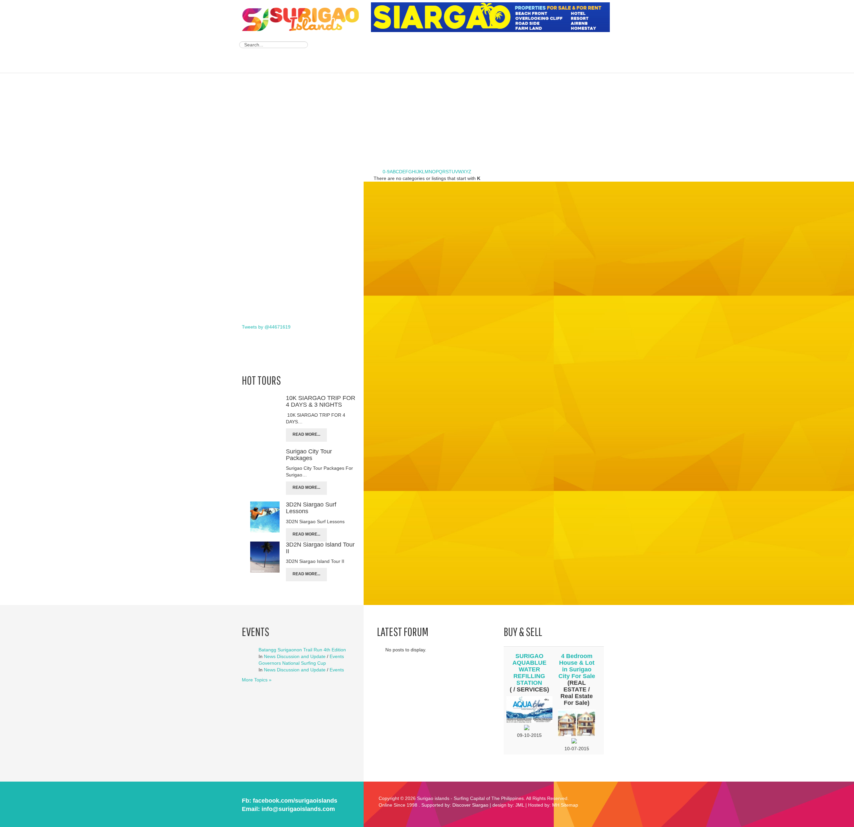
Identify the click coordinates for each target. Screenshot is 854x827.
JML (519, 805)
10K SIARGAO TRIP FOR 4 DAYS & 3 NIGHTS (320, 401)
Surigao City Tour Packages (309, 454)
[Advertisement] (492, 53)
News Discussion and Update (295, 656)
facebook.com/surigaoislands (295, 800)
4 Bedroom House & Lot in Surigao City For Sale (576, 666)
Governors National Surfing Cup (292, 663)
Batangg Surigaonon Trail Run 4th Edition (302, 649)
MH (555, 805)
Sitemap (569, 805)
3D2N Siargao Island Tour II (320, 548)
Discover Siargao (470, 805)
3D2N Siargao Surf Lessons (311, 507)
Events (337, 656)
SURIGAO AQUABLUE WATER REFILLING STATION (529, 669)
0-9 (386, 171)
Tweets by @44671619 (266, 327)
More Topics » (257, 679)
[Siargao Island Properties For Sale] (493, 17)
